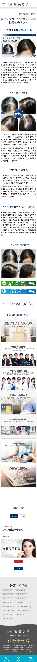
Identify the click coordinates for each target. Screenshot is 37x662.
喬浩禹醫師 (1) (20, 590)
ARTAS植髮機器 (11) (24, 610)
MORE (18, 562)
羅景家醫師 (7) (21, 594)
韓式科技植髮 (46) (23, 606)
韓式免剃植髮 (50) (8, 610)
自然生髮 (33, 14)
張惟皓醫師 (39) (7, 598)
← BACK (18, 568)
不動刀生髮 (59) (7, 618)
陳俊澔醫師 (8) (7, 590)
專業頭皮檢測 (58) (8, 606)
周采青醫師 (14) (7, 594)
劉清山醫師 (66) (7, 602)
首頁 (20, 14)
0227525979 (18, 635)
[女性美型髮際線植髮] (18, 548)
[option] (18, 541)
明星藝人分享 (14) (22, 602)
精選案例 (26, 14)
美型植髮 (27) (21, 614)
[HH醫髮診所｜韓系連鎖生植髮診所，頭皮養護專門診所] (18, 632)
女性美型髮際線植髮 (13, 529)
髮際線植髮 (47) (7, 614)
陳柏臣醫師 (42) (21, 598)
